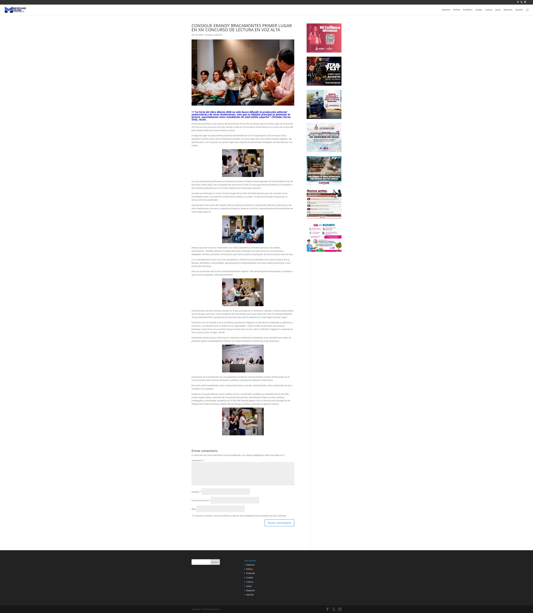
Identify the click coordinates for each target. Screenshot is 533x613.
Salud (498, 10)
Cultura (488, 10)
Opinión (519, 10)
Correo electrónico (201, 500)
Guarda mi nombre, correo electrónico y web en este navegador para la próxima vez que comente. (240, 515)
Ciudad (478, 10)
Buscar (215, 562)
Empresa (446, 10)
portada (209, 34)
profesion (218, 34)
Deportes (508, 10)
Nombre (196, 491)
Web (194, 509)
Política (456, 10)
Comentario (198, 460)
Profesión (467, 10)
